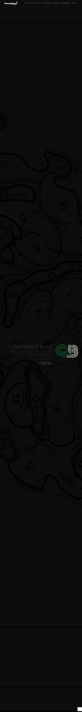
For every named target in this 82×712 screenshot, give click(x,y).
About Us (31, 3)
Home (26, 3)
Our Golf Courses (46, 3)
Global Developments (65, 3)
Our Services (38, 3)
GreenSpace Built (56, 3)
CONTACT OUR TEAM (45, 363)
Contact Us (74, 3)
